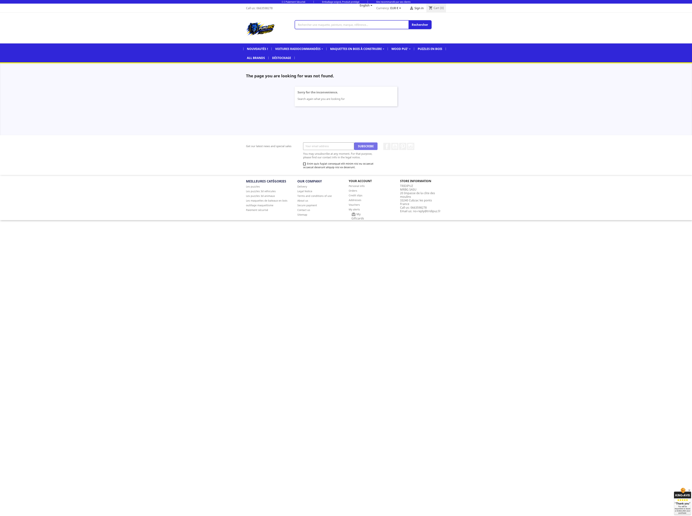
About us (302, 200)
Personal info (357, 186)
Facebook (387, 146)
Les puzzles (253, 186)
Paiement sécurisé (257, 210)
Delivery (302, 186)
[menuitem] (269, 186)
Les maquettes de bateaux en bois (266, 200)
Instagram (410, 146)
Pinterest (402, 146)
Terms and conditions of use (314, 196)
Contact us (303, 210)
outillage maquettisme (259, 205)
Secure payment (307, 205)
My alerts (354, 209)
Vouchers (354, 204)
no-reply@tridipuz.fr (427, 211)
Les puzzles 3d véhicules (261, 191)
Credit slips (355, 195)
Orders (353, 190)
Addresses (355, 200)
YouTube (394, 146)
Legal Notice (304, 191)
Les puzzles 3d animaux (260, 196)
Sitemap (302, 214)
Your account (360, 181)
